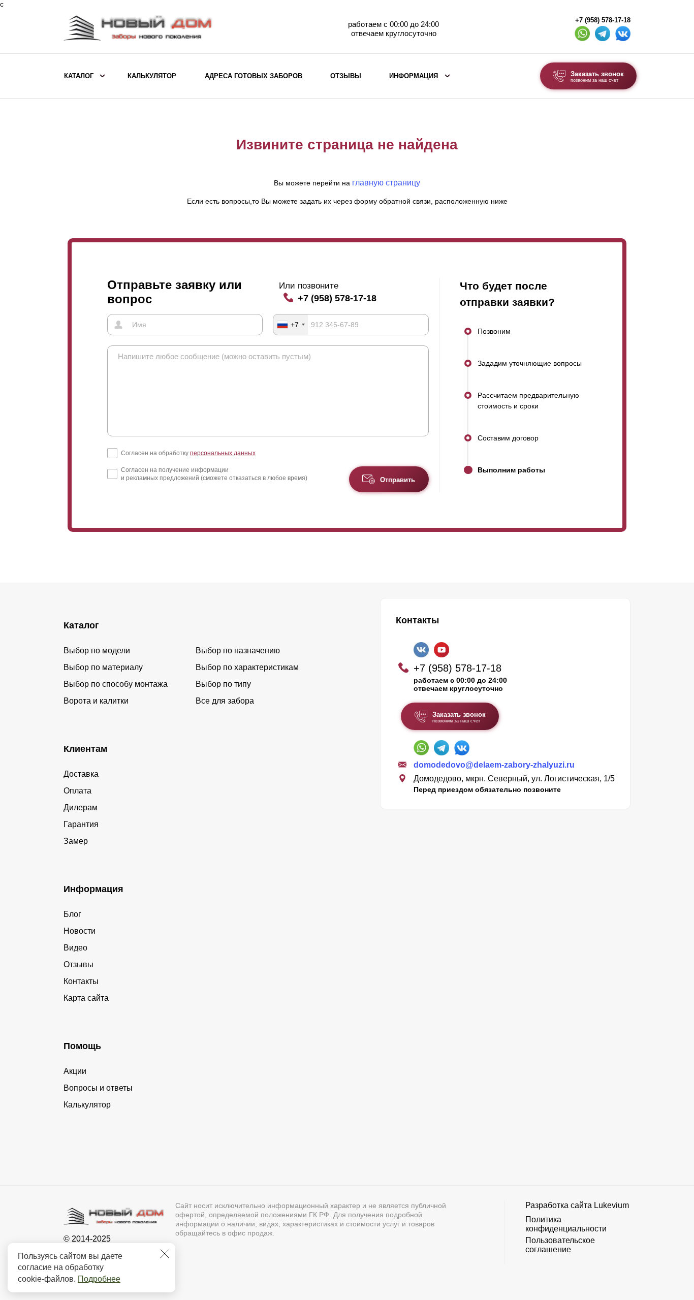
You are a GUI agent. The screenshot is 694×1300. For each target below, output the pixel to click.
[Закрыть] (164, 1254)
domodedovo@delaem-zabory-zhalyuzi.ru (494, 764)
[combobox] (290, 324)
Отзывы (345, 76)
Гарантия (81, 824)
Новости (80, 931)
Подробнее (99, 1279)
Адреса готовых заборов (253, 76)
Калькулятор (152, 76)
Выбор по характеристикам (247, 667)
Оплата (77, 790)
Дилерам (81, 807)
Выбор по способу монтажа (116, 684)
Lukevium (611, 1205)
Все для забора (225, 700)
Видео (75, 947)
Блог (72, 914)
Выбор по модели (97, 650)
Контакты (81, 981)
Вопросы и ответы (98, 1088)
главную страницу (386, 182)
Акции (75, 1071)
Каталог (78, 76)
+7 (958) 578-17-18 (602, 20)
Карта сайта (86, 998)
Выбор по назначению (238, 650)
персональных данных (223, 453)
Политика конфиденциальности (566, 1224)
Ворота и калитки (96, 700)
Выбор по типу (223, 684)
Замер (76, 841)
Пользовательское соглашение (560, 1245)
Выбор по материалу (103, 667)
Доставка (81, 774)
